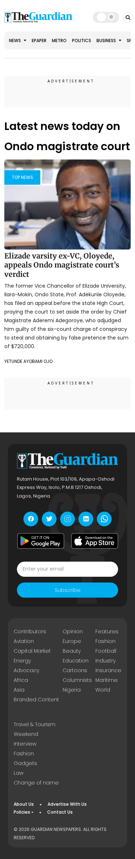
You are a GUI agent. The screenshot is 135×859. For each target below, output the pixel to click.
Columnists (77, 680)
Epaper (39, 40)
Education (76, 660)
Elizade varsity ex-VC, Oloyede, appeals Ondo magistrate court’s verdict (61, 265)
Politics (81, 40)
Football (105, 651)
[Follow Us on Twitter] (49, 519)
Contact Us (60, 812)
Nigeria (72, 689)
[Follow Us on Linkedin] (85, 519)
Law (18, 773)
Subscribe (68, 590)
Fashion (105, 641)
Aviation (24, 641)
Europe (72, 641)
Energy (22, 660)
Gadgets (25, 763)
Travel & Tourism (34, 724)
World (102, 689)
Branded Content (36, 699)
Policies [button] (22, 812)
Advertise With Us (67, 804)
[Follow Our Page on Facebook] (30, 519)
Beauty (72, 651)
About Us (24, 804)
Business (106, 40)
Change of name (36, 782)
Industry (105, 660)
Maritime (106, 680)
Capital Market (32, 651)
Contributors (30, 631)
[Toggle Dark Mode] (106, 17)
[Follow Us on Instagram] (67, 519)
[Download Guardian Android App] (40, 541)
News (15, 40)
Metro (59, 40)
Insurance (108, 670)
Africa (21, 680)
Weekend (26, 734)
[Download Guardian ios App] (94, 541)
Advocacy (26, 670)
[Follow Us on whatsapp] (104, 519)
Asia (19, 689)
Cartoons (75, 670)
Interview (25, 743)
